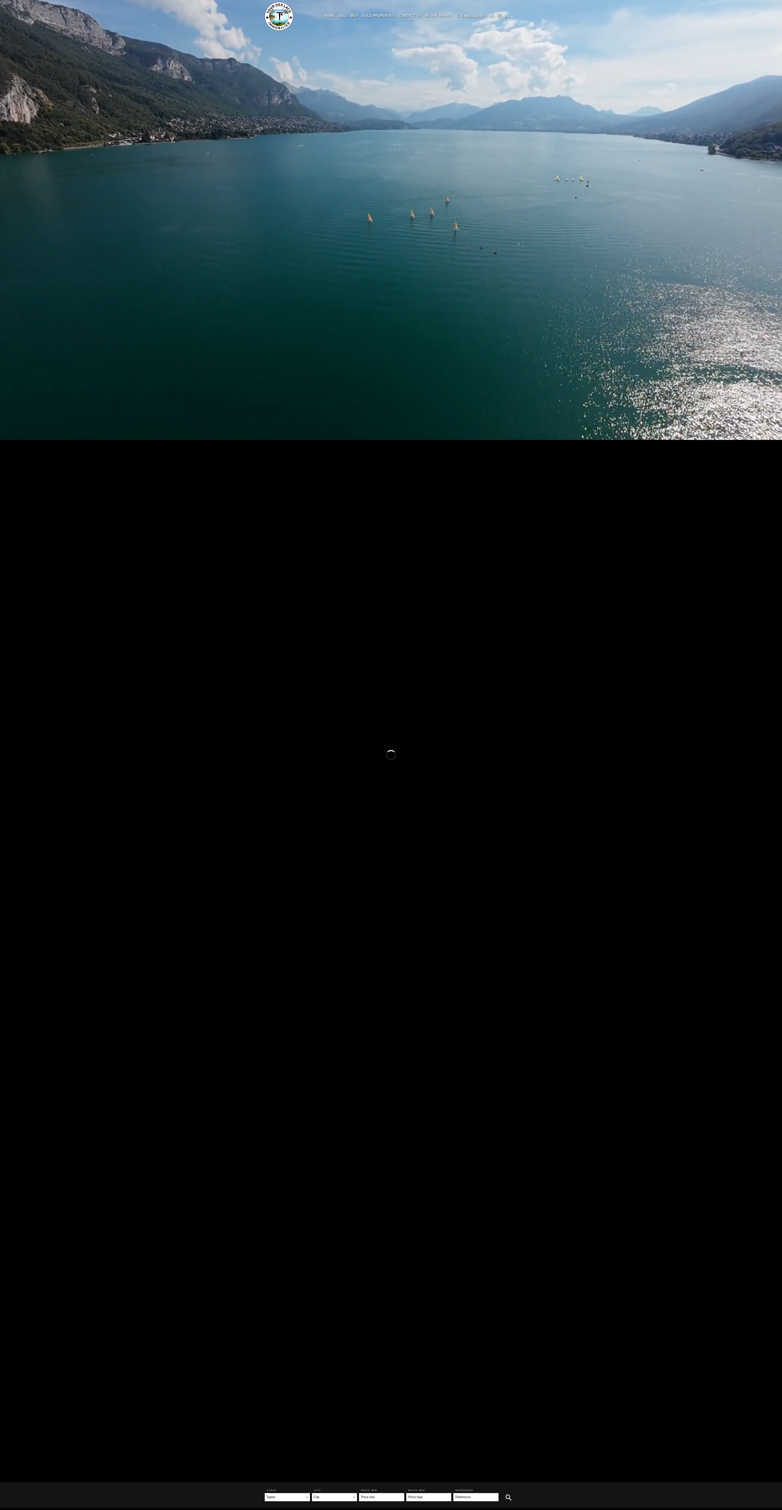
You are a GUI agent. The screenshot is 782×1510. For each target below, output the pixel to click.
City (317, 1490)
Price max (416, 1490)
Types (272, 1490)
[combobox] (287, 1497)
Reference (464, 1490)
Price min (369, 1490)
